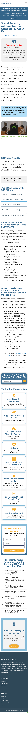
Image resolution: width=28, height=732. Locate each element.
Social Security (4, 683)
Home (2, 35)
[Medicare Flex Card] (14, 510)
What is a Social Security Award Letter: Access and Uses (14, 123)
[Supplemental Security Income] (14, 412)
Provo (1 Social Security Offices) (11, 210)
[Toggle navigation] (26, 3)
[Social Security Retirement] (14, 396)
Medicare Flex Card (14, 513)
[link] (3, 123)
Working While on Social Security (14, 463)
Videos (2, 688)
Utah (13, 35)
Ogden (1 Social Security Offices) (11, 205)
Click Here (14, 646)
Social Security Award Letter (14, 479)
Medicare (14, 448)
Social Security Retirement (14, 400)
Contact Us (3, 698)
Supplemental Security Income (14, 416)
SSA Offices (8, 35)
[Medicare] (14, 445)
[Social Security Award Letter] (14, 475)
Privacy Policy (4, 700)
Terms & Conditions (5, 703)
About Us (3, 696)
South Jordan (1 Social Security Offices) (13, 199)
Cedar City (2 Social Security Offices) (12, 194)
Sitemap (3, 705)
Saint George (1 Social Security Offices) (13, 215)
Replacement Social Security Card (14, 498)
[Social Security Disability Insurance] (14, 428)
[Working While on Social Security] (14, 459)
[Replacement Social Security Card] (14, 493)
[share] (24, 123)
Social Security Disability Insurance (14, 433)
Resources (3, 685)
